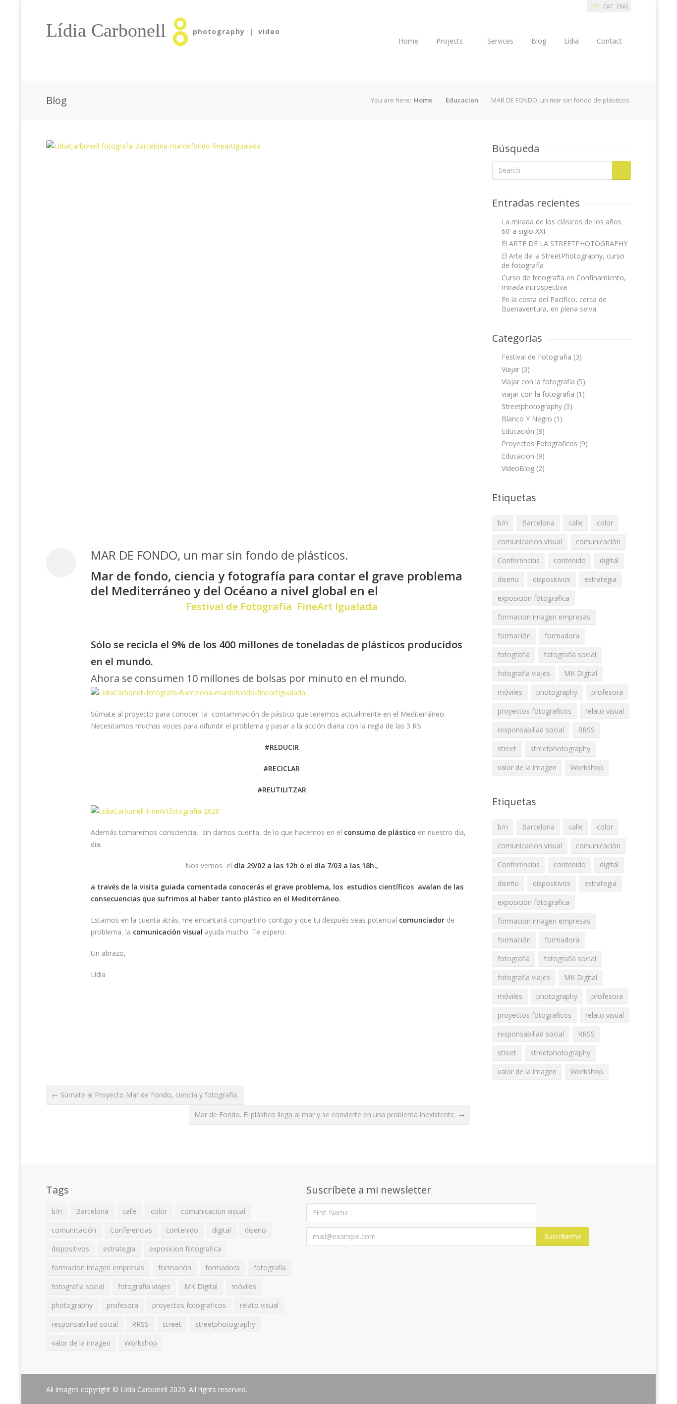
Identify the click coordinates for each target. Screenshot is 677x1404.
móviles (510, 692)
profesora (607, 692)
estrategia (600, 579)
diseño (508, 579)
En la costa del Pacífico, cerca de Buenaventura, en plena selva (554, 304)
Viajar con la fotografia (538, 381)
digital (609, 560)
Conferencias (519, 560)
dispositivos (551, 579)
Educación (518, 431)
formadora (562, 635)
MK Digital (580, 673)
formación (514, 635)
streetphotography (560, 748)
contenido (570, 560)
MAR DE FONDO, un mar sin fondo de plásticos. (219, 555)
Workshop (586, 767)
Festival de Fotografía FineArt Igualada (282, 606)
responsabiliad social (531, 729)
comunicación (598, 541)
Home (408, 41)
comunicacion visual (530, 541)
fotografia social (570, 654)
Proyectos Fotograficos (539, 443)
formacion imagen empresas (544, 617)
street (507, 748)
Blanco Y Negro (527, 418)
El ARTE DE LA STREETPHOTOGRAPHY (564, 243)
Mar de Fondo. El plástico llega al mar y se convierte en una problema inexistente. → (329, 1114)
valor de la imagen (527, 767)
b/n (503, 522)
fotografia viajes (524, 673)
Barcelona (538, 522)
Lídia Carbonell (106, 30)
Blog (538, 41)
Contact (609, 41)
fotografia (514, 654)
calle (575, 522)
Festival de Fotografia (536, 357)
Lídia (571, 41)
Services (500, 41)
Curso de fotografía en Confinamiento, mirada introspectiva (564, 282)
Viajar (510, 369)
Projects (449, 41)
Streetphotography (532, 406)
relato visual (604, 711)
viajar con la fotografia (538, 394)
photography (556, 692)
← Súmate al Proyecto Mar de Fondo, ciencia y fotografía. (145, 1094)
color (605, 522)
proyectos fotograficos (534, 711)
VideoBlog (518, 468)
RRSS (586, 729)
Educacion (462, 100)
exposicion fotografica (533, 598)
